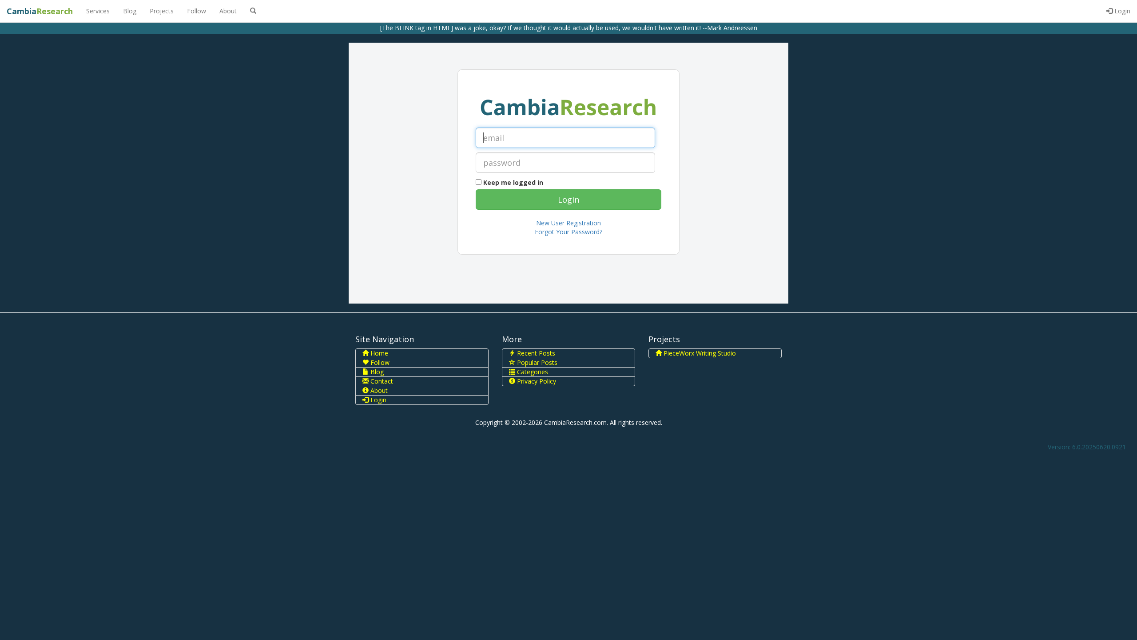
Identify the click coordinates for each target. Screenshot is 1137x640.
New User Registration (568, 223)
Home (378, 353)
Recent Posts (535, 353)
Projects (162, 11)
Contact (381, 381)
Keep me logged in (513, 182)
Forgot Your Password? (568, 232)
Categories (531, 372)
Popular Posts (536, 362)
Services (98, 11)
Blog (129, 11)
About (228, 11)
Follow (196, 11)
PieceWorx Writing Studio (699, 353)
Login (1121, 11)
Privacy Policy (535, 381)
